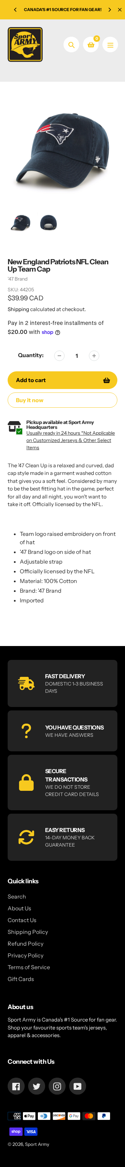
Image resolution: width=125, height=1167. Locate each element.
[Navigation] (110, 44)
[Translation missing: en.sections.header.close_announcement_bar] (119, 9)
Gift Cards (21, 978)
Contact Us (22, 920)
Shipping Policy (28, 931)
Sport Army (37, 1144)
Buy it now (29, 400)
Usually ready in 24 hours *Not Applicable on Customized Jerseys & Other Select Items (70, 440)
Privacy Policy (25, 955)
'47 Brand (17, 279)
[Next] (109, 9)
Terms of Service (29, 967)
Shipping (18, 309)
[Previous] (15, 9)
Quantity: (31, 355)
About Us (19, 908)
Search (17, 896)
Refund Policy (25, 943)
